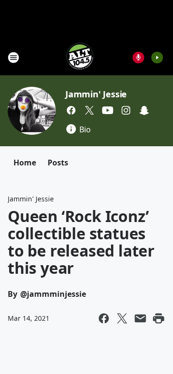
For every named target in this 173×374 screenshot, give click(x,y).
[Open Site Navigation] (13, 57)
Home (24, 162)
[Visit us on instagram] (126, 110)
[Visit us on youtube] (107, 110)
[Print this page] (158, 318)
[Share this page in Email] (140, 318)
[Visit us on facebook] (71, 110)
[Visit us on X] (89, 110)
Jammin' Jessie (96, 94)
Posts (58, 162)
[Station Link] (79, 57)
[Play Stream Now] (157, 57)
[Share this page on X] (122, 318)
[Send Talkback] (138, 57)
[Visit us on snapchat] (144, 110)
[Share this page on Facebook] (104, 318)
